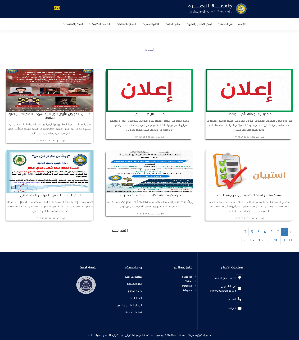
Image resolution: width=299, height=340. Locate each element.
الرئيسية (242, 24)
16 (251, 240)
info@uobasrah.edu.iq (223, 290)
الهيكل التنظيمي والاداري (200, 24)
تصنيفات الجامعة (133, 312)
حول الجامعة (226, 24)
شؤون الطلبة (173, 24)
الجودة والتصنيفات (74, 24)
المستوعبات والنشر (127, 24)
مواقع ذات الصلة (133, 276)
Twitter (188, 281)
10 (276, 240)
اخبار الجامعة (136, 298)
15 (260, 240)
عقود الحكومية (134, 284)
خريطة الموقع (135, 291)
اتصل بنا (232, 299)
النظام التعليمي (151, 24)
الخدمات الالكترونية (100, 24)
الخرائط (232, 308)
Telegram (187, 290)
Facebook (187, 276)
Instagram (187, 285)
